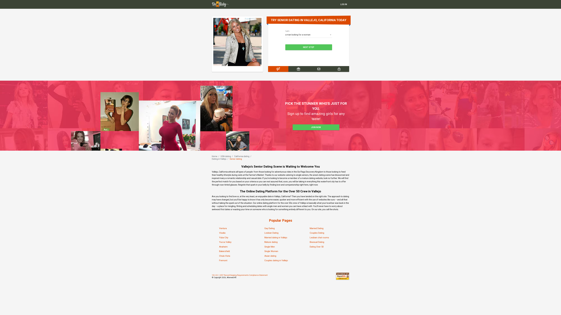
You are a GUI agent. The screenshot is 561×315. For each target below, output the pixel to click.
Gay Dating (269, 228)
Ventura (223, 228)
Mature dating (271, 242)
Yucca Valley (225, 242)
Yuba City (223, 237)
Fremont (223, 260)
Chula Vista (224, 256)
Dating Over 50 (317, 246)
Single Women (271, 251)
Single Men (269, 246)
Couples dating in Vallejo (276, 260)
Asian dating (270, 256)
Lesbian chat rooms (319, 237)
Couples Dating (317, 233)
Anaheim (223, 246)
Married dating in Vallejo (275, 237)
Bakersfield (224, 251)
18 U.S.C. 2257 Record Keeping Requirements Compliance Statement (240, 275)
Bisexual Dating (317, 242)
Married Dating (316, 228)
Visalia (222, 233)
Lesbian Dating (271, 233)
